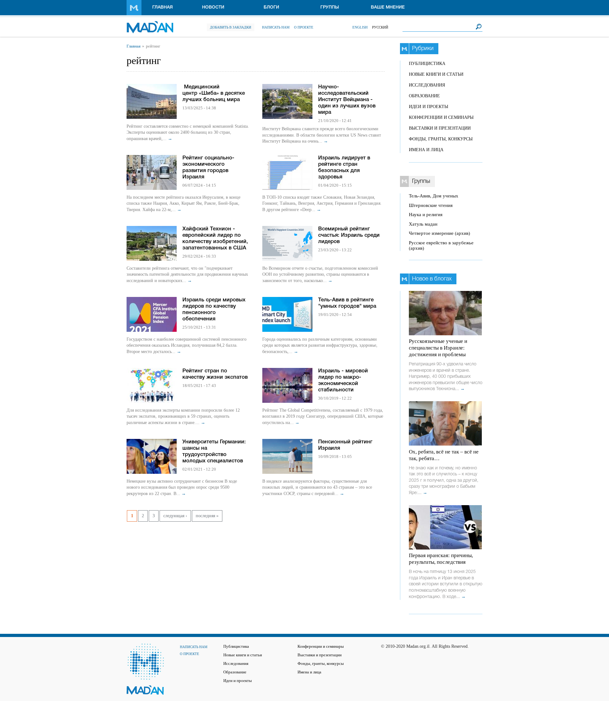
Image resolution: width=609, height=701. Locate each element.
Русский (380, 27)
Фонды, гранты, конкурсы (441, 139)
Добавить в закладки (230, 27)
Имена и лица (426, 149)
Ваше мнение (388, 7)
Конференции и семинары (441, 117)
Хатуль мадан (423, 224)
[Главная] (150, 24)
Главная (162, 7)
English (360, 27)
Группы (329, 7)
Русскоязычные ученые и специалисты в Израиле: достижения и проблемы (438, 347)
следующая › (175, 515)
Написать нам (276, 27)
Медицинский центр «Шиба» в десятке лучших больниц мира (213, 93)
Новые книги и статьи (436, 74)
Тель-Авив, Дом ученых (433, 195)
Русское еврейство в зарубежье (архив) (441, 245)
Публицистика (427, 63)
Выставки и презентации (440, 128)
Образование (424, 95)
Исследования (427, 85)
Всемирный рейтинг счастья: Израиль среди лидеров (349, 235)
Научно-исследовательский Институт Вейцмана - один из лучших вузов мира (347, 100)
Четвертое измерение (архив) (439, 233)
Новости (213, 7)
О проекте (303, 27)
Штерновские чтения (431, 205)
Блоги (271, 7)
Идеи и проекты (428, 106)
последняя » (207, 515)
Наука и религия (425, 214)
